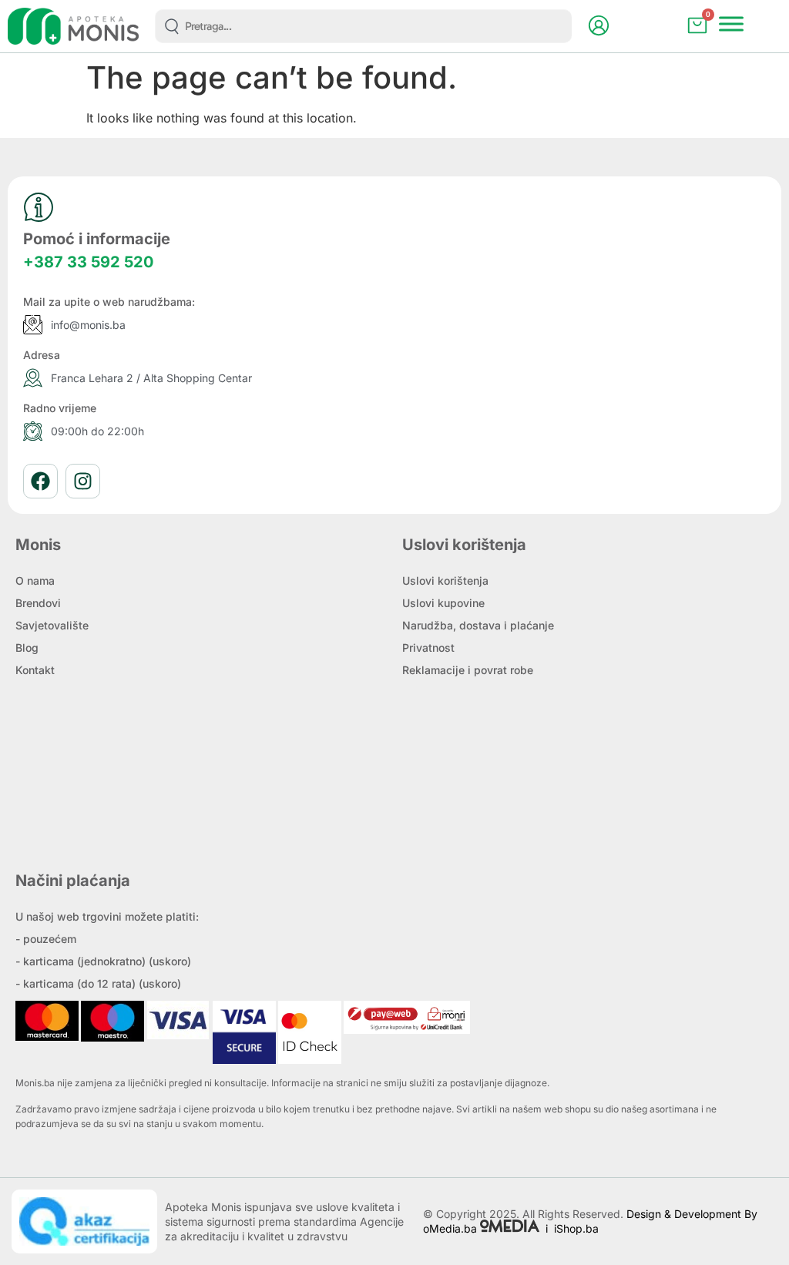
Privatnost (428, 647)
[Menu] (731, 24)
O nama (35, 580)
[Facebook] (40, 481)
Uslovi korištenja (445, 580)
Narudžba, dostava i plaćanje (478, 625)
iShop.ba (576, 1228)
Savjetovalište (52, 625)
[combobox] (363, 26)
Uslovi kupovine (443, 602)
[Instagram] (82, 481)
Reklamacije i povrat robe (467, 669)
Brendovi (38, 602)
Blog (27, 647)
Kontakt (35, 669)
